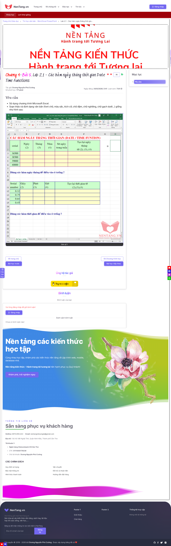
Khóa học (10, 15)
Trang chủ (38, 7)
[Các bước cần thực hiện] (5, 544)
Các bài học (2, 274)
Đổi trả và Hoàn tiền (60, 471)
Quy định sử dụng (12, 467)
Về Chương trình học (112, 259)
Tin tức (78, 7)
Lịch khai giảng (24, 15)
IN (116, 74)
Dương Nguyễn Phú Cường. (40, 542)
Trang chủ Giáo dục (11, 21)
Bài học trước (13, 264)
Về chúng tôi (51, 7)
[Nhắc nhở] (1, 544)
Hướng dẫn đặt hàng (61, 474)
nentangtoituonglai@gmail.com (42, 434)
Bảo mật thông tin (12, 471)
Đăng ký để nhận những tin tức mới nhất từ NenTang (24, 526)
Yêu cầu (138, 82)
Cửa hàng (78, 519)
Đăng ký (40, 531)
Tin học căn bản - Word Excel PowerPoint (40, 21)
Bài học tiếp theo (114, 264)
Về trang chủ (13, 259)
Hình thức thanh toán (13, 474)
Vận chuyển (57, 467)
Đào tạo (66, 7)
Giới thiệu (78, 515)
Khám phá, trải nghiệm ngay (22, 375)
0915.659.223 (17, 434)
